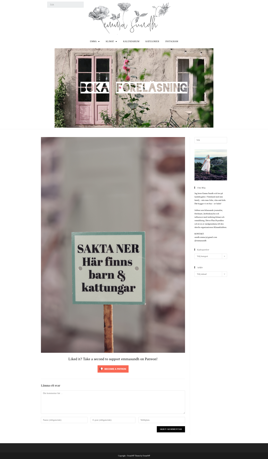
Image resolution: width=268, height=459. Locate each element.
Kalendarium (131, 41)
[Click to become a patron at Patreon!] (113, 368)
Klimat (110, 41)
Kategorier (152, 41)
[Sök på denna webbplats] (210, 140)
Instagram (171, 41)
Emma (93, 41)
